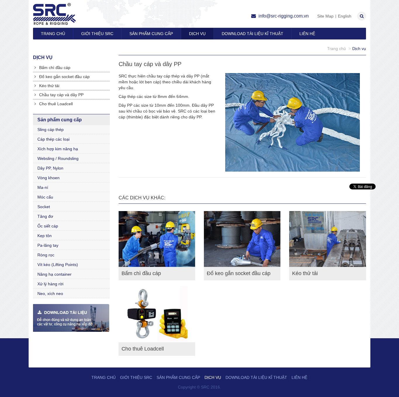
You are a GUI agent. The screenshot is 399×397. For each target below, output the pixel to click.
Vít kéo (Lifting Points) (57, 264)
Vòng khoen (48, 177)
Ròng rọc (45, 255)
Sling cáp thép (50, 129)
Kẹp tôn (44, 235)
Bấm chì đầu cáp (54, 67)
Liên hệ (307, 33)
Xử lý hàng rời (50, 284)
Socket (43, 206)
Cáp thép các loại (53, 139)
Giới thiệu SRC (97, 33)
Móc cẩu (45, 197)
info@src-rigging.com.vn (283, 15)
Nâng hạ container (54, 274)
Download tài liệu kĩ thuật (252, 33)
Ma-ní (42, 187)
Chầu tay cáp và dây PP (61, 94)
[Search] (362, 16)
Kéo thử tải (48, 85)
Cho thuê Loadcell (55, 103)
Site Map (325, 16)
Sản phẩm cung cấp (151, 33)
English (344, 16)
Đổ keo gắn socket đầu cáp (64, 76)
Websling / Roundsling (58, 158)
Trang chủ (53, 33)
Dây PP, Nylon (50, 168)
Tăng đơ (45, 216)
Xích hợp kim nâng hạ (57, 148)
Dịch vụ (197, 33)
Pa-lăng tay (47, 245)
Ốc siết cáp (47, 226)
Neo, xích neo (50, 293)
